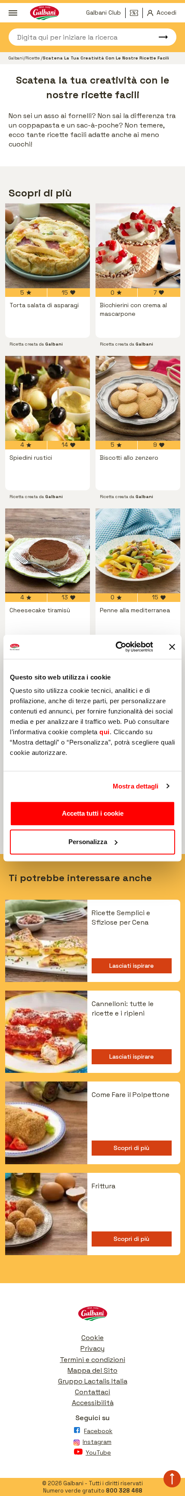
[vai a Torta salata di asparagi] (47, 245)
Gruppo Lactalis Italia (92, 1381)
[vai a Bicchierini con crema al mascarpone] (138, 245)
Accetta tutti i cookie (92, 813)
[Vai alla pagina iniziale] (92, 1315)
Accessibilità (93, 1402)
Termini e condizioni (92, 1359)
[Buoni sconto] (136, 13)
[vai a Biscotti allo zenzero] (138, 398)
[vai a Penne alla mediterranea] (138, 550)
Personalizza (87, 841)
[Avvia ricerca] (159, 37)
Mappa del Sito (92, 1370)
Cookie (92, 1337)
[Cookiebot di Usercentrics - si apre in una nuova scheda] (116, 646)
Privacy (92, 1348)
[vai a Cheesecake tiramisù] (47, 550)
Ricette (33, 58)
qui (104, 732)
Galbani (16, 58)
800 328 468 (124, 1490)
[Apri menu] (12, 12)
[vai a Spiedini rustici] (47, 398)
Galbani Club (103, 12)
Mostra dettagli (136, 786)
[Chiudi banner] (172, 647)
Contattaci (92, 1391)
